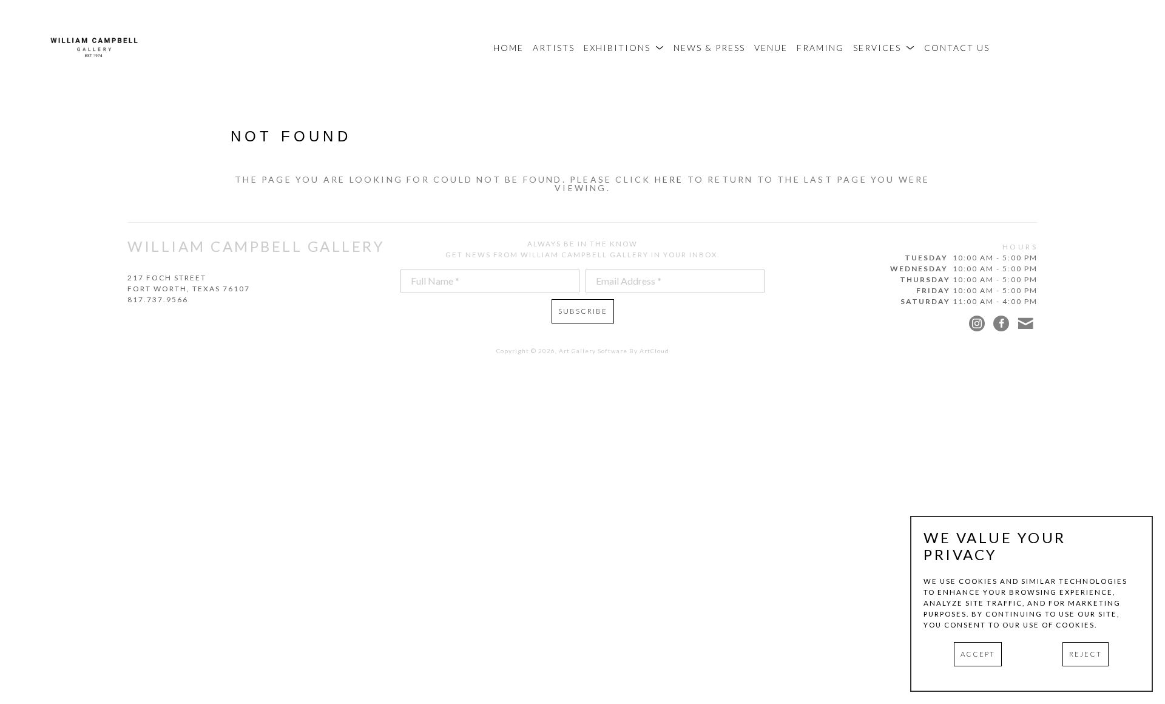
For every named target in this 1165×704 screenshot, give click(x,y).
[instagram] (977, 323)
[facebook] (1001, 323)
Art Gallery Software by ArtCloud (614, 350)
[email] (1025, 323)
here (669, 179)
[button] (624, 47)
